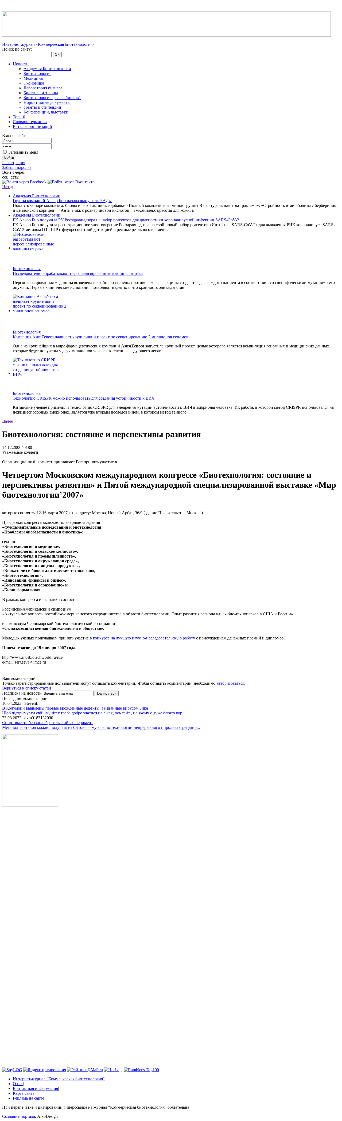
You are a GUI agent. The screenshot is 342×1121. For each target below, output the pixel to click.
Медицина (33, 78)
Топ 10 (19, 117)
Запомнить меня (23, 152)
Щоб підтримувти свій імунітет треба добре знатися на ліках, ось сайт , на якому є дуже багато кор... (93, 713)
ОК (57, 54)
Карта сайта (23, 1093)
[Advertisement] (30, 892)
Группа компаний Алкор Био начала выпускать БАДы (62, 200)
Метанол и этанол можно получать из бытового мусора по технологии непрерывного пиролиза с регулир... (101, 727)
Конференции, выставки (46, 112)
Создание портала (18, 1116)
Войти (9, 158)
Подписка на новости (22, 693)
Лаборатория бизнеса (43, 88)
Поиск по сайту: (17, 49)
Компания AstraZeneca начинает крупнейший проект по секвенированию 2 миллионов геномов (100, 337)
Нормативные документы (47, 102)
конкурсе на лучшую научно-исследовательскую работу (144, 638)
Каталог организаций (32, 126)
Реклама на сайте (28, 1098)
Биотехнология (37, 73)
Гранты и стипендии (42, 107)
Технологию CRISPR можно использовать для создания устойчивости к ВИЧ (83, 398)
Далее (7, 421)
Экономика (34, 83)
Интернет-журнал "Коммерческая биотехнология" (59, 1079)
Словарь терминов (30, 121)
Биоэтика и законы (41, 92)
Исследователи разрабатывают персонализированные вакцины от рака (78, 273)
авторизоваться (230, 683)
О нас (18, 1083)
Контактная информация (35, 1088)
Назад (7, 186)
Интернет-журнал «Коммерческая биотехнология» (48, 44)
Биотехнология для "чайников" (52, 97)
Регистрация (13, 162)
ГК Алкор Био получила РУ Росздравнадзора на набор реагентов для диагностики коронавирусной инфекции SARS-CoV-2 (126, 220)
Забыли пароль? (16, 167)
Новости (21, 64)
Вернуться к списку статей (26, 688)
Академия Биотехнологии (47, 68)
